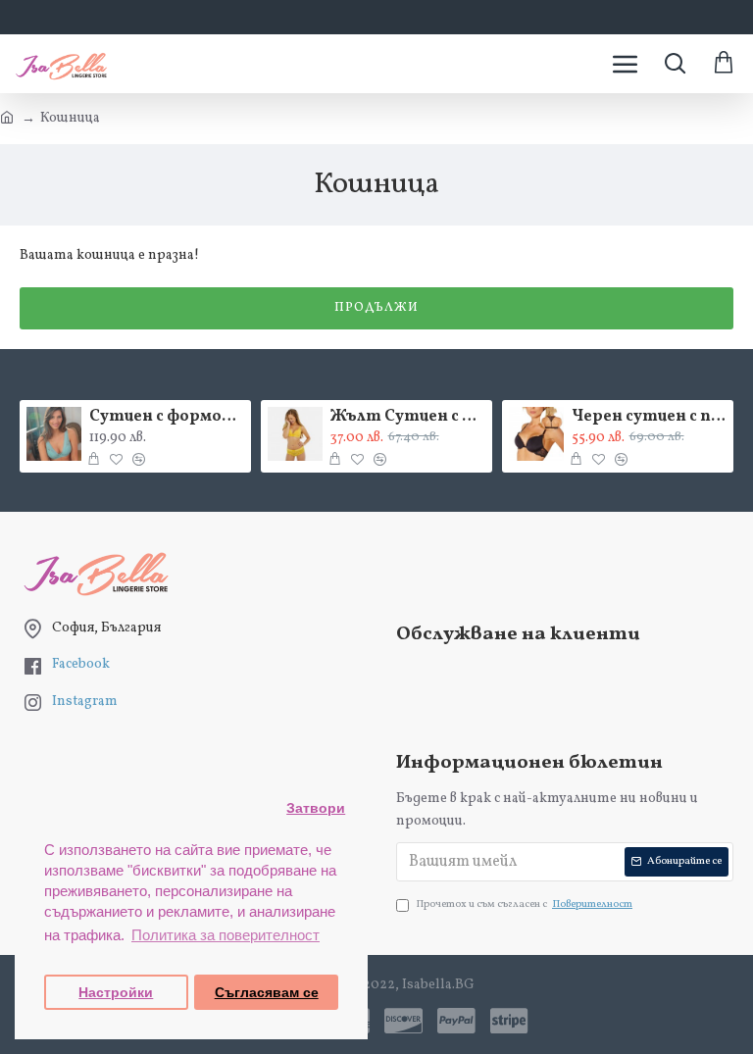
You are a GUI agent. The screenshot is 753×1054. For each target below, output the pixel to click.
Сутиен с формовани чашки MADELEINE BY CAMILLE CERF (167, 417)
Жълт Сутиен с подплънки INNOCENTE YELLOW (408, 417)
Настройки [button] (115, 992)
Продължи (376, 308)
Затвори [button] (315, 808)
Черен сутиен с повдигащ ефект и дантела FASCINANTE (650, 417)
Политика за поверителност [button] (225, 935)
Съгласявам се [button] (267, 992)
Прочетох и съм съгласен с (524, 904)
